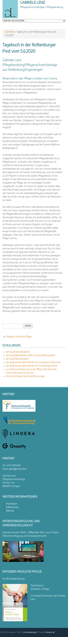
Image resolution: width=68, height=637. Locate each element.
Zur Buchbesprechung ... (14, 579)
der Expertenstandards (17, 359)
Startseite (9, 32)
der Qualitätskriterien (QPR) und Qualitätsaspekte (30, 355)
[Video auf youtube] (23, 561)
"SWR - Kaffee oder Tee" (33, 532)
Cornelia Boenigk (30, 632)
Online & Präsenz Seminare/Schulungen (25, 376)
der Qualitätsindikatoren (18, 352)
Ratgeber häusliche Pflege (19, 337)
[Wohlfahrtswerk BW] (18, 411)
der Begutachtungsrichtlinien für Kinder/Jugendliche (31, 366)
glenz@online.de (18, 469)
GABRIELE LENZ (32, 2)
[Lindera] (18, 438)
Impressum (11, 504)
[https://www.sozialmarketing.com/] (18, 424)
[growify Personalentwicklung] (14, 448)
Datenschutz (12, 507)
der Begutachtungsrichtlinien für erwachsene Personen (33, 362)
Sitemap (10, 511)
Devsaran (50, 632)
